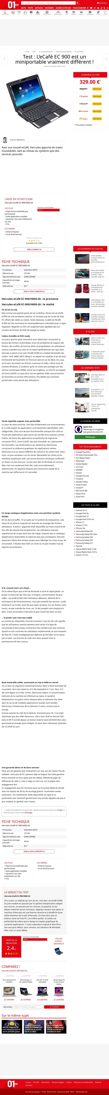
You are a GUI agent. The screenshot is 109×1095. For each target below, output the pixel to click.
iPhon (72, 1092)
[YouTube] (91, 8)
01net (27, 52)
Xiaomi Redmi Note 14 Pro (86, 552)
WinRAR (79, 470)
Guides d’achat (63, 8)
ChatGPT (79, 488)
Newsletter (103, 3)
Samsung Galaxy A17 (84, 543)
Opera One (87, 427)
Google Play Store (83, 452)
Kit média (29, 1085)
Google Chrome (82, 476)
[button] (104, 8)
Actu (23, 8)
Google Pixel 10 (82, 516)
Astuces (39, 8)
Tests (30, 8)
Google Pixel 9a (82, 513)
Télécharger (90, 437)
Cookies (69, 1082)
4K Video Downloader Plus (86, 455)
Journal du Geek (63, 1092)
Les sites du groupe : (33, 1092)
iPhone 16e (80, 528)
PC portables (79, 52)
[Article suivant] (106, 59)
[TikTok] (101, 8)
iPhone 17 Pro (81, 525)
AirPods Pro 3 (81, 510)
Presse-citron (51, 1092)
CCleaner (79, 479)
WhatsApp (28, 812)
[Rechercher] (77, 3)
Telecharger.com (81, 1092)
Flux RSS (36, 1082)
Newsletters (45, 1082)
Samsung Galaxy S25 (84, 531)
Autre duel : (8, 1007)
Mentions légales (58, 1082)
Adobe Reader (81, 464)
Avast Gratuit (81, 485)
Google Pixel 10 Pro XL (85, 519)
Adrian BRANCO (17, 139)
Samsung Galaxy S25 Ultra (86, 534)
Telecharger (80, 8)
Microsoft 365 (81, 491)
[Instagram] (95, 8)
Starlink (79, 546)
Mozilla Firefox (82, 482)
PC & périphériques (46, 52)
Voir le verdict (33, 249)
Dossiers (49, 8)
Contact (28, 1082)
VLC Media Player (83, 458)
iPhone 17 (80, 522)
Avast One (80, 496)
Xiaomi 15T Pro (82, 555)
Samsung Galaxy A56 (84, 537)
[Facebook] (87, 8)
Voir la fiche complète (33, 291)
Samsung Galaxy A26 (84, 540)
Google (59, 810)
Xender (79, 473)
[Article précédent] (4, 59)
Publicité (98, 1082)
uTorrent (79, 467)
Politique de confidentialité (83, 1082)
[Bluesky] (98, 8)
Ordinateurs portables (64, 52)
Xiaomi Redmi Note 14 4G (86, 549)
